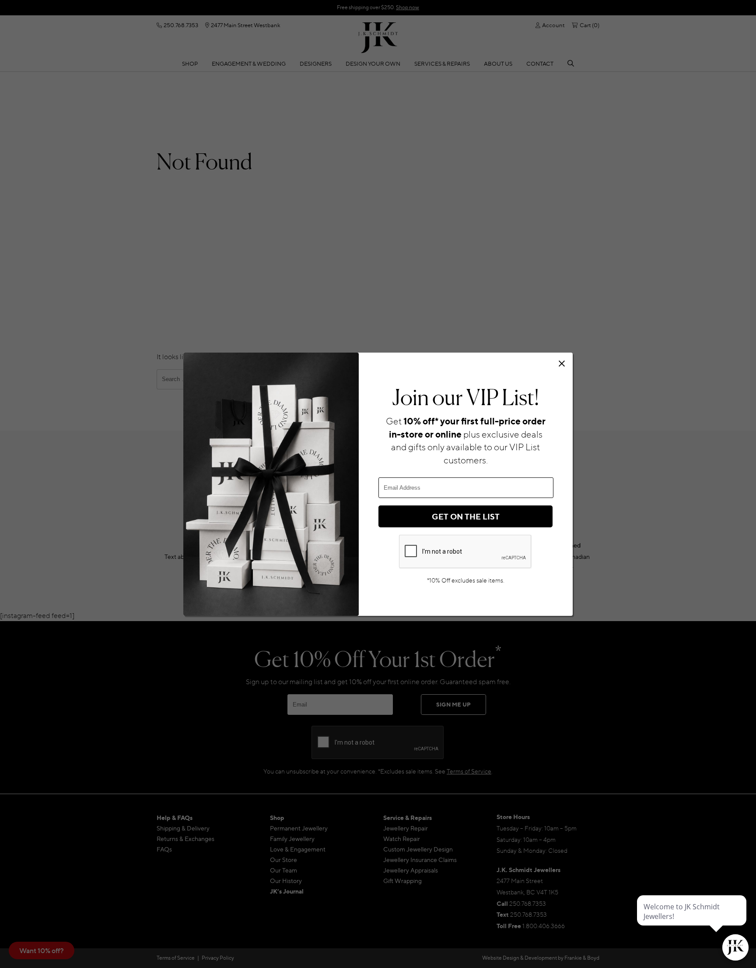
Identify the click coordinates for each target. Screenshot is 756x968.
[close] (561, 363)
